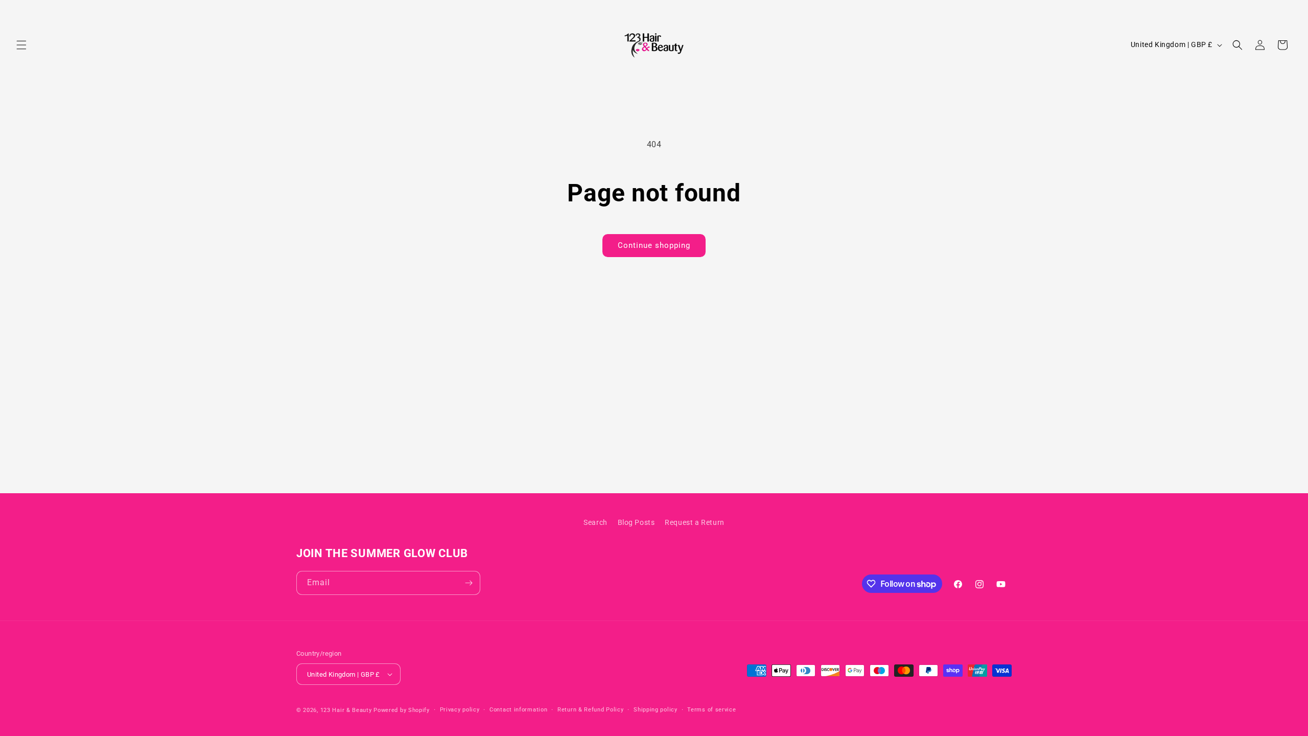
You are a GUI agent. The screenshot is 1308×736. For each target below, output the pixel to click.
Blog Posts (636, 522)
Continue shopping (654, 245)
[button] (21, 45)
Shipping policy (656, 709)
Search (595, 522)
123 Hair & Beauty (346, 710)
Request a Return (695, 522)
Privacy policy (460, 709)
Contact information (518, 709)
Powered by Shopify (401, 710)
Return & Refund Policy (590, 709)
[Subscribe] (468, 583)
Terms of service (711, 709)
